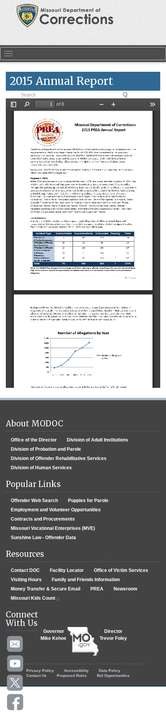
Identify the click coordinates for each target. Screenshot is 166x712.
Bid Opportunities (113, 675)
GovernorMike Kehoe (53, 635)
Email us (15, 644)
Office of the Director (34, 440)
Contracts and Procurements (43, 519)
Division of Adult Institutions (97, 440)
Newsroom (125, 589)
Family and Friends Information (86, 579)
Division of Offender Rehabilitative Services (59, 458)
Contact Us (36, 675)
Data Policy (109, 670)
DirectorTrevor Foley (113, 635)
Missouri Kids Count (33, 598)
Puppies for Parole (88, 500)
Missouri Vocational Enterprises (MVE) (53, 528)
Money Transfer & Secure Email (45, 589)
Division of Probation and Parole (46, 449)
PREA (96, 589)
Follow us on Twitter (15, 683)
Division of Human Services (41, 467)
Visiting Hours (26, 579)
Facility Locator (67, 570)
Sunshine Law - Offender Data (43, 537)
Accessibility (76, 670)
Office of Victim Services (121, 570)
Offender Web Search (34, 500)
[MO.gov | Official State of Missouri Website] (83, 641)
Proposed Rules (72, 675)
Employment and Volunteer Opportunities (56, 509)
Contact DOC (25, 570)
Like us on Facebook (15, 702)
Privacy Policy (40, 670)
